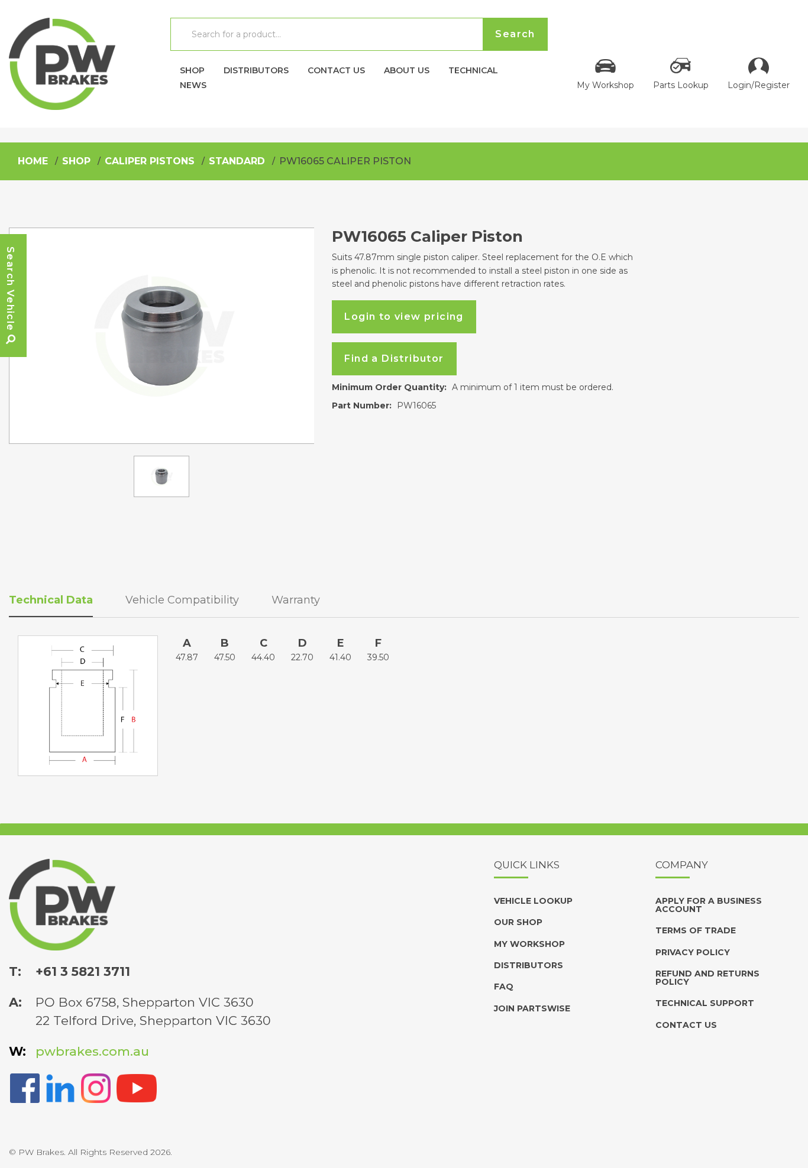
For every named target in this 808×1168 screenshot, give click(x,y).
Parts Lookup (681, 84)
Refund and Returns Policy (707, 977)
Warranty (296, 599)
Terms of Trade (695, 930)
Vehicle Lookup (533, 901)
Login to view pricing (403, 316)
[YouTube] (136, 1087)
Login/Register (759, 84)
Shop (192, 69)
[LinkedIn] (60, 1087)
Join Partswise (532, 1008)
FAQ (503, 986)
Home (33, 161)
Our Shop (518, 922)
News (193, 84)
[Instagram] (96, 1087)
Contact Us (336, 69)
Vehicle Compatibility (182, 599)
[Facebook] (25, 1087)
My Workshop (605, 84)
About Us (406, 69)
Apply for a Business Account (708, 905)
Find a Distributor (394, 358)
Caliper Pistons (150, 161)
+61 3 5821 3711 (82, 971)
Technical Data (51, 599)
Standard (237, 161)
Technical (473, 69)
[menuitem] (192, 67)
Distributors (256, 69)
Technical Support (704, 1003)
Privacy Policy (692, 952)
